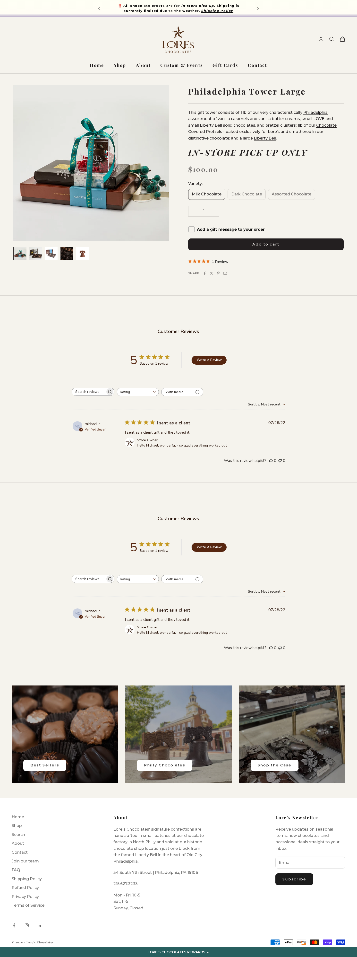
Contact (257, 65)
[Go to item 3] (51, 253)
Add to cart (265, 244)
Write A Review (209, 360)
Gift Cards (225, 65)
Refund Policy (25, 887)
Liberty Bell (265, 138)
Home (97, 65)
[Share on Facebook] (205, 273)
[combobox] (138, 392)
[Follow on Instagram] (26, 925)
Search (18, 834)
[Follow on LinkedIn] (39, 925)
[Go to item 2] (35, 253)
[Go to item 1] (20, 253)
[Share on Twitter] (211, 273)
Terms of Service (28, 905)
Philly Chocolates (164, 765)
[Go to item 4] (67, 253)
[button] (178, 952)
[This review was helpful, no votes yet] (271, 460)
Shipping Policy (27, 879)
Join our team (25, 861)
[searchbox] (88, 391)
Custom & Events (181, 65)
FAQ (16, 870)
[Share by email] (225, 273)
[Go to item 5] (82, 253)
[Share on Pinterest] (218, 273)
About (143, 65)
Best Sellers (44, 765)
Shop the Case (274, 765)
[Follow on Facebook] (14, 925)
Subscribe (294, 879)
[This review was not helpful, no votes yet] (280, 460)
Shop (120, 65)
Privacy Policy (25, 896)
